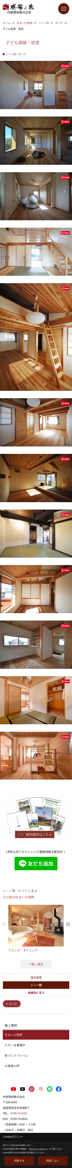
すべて (13, 1003)
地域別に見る (36, 993)
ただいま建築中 (15, 1045)
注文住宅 (36, 977)
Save (66, 66)
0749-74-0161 (19, 1113)
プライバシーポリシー (38, 1149)
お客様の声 (12, 1066)
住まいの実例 (13, 1035)
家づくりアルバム (16, 1055)
